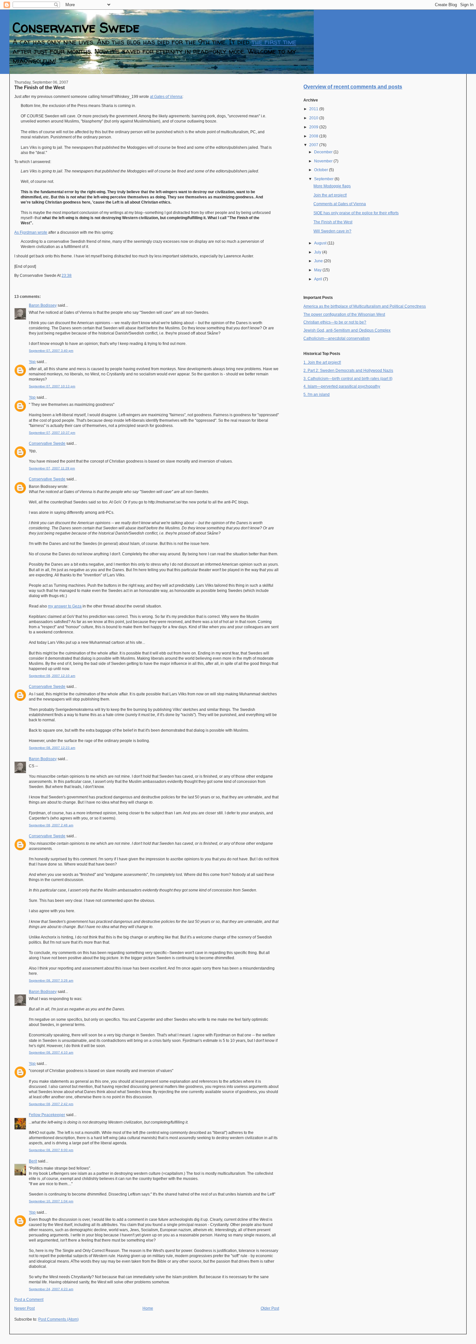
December (324, 152)
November (324, 161)
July (318, 252)
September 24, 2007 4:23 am (51, 1289)
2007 (314, 145)
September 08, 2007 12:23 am (52, 747)
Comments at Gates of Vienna (339, 204)
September (324, 179)
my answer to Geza (65, 606)
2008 (314, 136)
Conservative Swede (76, 27)
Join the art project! (330, 195)
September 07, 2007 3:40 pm (51, 350)
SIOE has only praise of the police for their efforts (356, 213)
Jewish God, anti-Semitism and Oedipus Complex (347, 330)
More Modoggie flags (332, 186)
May (318, 270)
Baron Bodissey (43, 305)
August (320, 243)
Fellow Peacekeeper (47, 1115)
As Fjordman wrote (30, 232)
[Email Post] (73, 275)
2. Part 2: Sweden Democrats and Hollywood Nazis (348, 370)
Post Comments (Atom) (58, 1319)
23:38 (67, 275)
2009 (314, 127)
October (321, 170)
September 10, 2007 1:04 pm (51, 1201)
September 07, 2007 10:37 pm (52, 432)
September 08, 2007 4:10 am (51, 1052)
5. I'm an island (316, 394)
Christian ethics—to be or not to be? (334, 322)
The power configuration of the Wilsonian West (344, 314)
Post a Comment (28, 1299)
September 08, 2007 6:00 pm (51, 1150)
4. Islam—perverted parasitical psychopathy (341, 386)
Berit (33, 1161)
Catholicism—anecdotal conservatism (336, 338)
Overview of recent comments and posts (352, 86)
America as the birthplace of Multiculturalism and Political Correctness (364, 306)
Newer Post (24, 1308)
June (319, 261)
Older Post (270, 1308)
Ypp (32, 362)
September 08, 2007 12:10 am (52, 676)
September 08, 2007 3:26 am (51, 980)
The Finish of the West (39, 87)
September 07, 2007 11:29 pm (52, 468)
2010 (314, 118)
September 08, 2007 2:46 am (51, 825)
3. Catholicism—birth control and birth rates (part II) (347, 378)
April (318, 279)
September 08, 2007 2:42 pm (51, 1104)
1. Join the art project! (322, 362)
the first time (274, 42)
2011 (314, 109)
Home (147, 1308)
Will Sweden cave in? (332, 231)
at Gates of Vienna (166, 96)
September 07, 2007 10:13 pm (52, 386)
